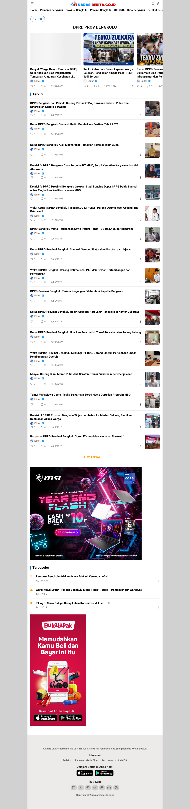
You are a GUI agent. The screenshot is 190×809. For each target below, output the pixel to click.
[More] (79, 86)
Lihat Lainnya (92, 457)
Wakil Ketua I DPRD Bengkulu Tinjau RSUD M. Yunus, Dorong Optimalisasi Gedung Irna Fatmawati (84, 209)
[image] (152, 108)
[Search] (153, 3)
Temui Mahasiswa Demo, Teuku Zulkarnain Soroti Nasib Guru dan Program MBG (80, 395)
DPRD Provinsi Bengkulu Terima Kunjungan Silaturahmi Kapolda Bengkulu (76, 291)
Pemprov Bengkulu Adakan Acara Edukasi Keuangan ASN (72, 576)
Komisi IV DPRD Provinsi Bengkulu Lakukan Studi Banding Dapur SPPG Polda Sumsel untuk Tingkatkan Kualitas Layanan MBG (83, 188)
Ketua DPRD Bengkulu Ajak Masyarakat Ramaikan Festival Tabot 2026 (74, 145)
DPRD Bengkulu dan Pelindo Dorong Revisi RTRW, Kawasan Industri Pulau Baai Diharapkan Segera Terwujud (79, 105)
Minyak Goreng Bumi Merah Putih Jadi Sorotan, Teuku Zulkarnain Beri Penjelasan (81, 374)
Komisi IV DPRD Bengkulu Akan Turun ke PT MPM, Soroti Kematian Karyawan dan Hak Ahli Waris (84, 167)
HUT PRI (37, 19)
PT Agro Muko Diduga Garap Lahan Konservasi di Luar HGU (73, 603)
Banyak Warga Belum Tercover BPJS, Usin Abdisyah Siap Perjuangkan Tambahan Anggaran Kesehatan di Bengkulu (53, 72)
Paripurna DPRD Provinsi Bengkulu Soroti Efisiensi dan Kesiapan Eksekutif (76, 436)
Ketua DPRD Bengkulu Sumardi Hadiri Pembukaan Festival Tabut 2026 (74, 124)
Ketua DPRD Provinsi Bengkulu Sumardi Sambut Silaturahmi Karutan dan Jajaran (80, 249)
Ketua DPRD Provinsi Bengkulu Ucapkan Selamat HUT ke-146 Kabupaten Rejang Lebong (85, 332)
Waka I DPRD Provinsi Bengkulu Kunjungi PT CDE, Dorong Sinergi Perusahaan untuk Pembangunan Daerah (83, 355)
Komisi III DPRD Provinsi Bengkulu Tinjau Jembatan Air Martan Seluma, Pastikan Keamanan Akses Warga (81, 417)
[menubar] (32, 3)
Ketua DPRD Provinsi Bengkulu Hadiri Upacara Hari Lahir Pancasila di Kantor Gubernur (84, 312)
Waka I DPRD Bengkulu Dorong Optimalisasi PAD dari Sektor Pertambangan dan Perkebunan (80, 272)
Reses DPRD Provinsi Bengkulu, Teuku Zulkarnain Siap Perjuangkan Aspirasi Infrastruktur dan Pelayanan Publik (161, 72)
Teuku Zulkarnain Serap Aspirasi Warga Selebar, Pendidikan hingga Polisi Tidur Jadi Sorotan (108, 72)
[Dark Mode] (159, 3)
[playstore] (104, 773)
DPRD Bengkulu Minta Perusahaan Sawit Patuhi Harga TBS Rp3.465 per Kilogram (81, 229)
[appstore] (84, 773)
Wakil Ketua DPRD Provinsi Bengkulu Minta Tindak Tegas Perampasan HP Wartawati (89, 590)
